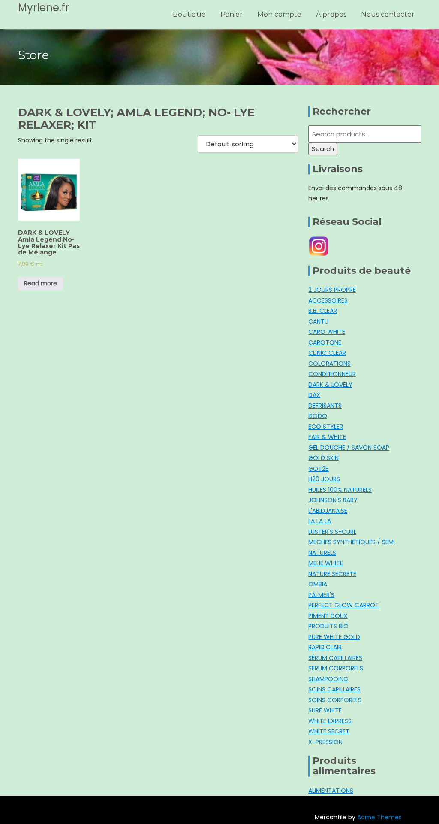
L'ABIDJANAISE (327, 510)
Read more (40, 283)
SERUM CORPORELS (335, 668)
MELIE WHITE (325, 563)
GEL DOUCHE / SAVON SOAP (348, 447)
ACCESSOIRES (328, 300)
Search (323, 148)
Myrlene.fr (43, 7)
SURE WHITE (325, 710)
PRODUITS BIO (328, 626)
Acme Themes (379, 817)
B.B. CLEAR (322, 310)
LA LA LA (319, 521)
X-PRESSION (325, 742)
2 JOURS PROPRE (332, 289)
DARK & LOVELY (330, 384)
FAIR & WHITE (327, 437)
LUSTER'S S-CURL (332, 531)
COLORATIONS (329, 363)
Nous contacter (388, 14)
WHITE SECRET (328, 731)
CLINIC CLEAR (327, 352)
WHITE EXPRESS (330, 721)
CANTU (318, 321)
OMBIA (317, 584)
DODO (317, 416)
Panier (231, 14)
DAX (314, 395)
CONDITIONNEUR (332, 374)
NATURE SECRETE (332, 574)
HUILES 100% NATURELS (340, 489)
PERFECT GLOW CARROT (343, 605)
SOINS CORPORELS (334, 700)
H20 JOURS (324, 479)
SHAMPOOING (328, 679)
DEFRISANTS (325, 405)
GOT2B (318, 468)
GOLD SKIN (323, 458)
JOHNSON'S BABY (333, 500)
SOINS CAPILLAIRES (334, 689)
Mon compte (279, 14)
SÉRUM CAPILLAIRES (335, 658)
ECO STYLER (325, 426)
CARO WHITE (326, 331)
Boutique (189, 14)
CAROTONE (324, 342)
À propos (331, 14)
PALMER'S (321, 595)
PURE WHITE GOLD (334, 637)
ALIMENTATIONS (330, 790)
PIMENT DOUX (328, 616)
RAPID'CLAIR (325, 647)
